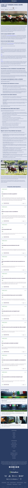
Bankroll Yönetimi (14, 446)
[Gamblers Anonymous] (9, 476)
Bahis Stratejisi (14, 442)
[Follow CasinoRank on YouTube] (15, 467)
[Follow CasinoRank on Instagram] (11, 467)
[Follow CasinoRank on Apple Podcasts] (18, 467)
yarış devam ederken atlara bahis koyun (11, 35)
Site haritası (14, 458)
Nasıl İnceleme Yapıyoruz (14, 454)
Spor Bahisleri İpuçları (14, 444)
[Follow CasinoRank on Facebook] (9, 467)
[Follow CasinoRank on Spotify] (16, 467)
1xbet (1, 47)
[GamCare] (14, 476)
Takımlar (14, 437)
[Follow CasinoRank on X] (13, 467)
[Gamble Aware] (13, 479)
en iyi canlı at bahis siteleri (10, 43)
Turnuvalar (14, 436)
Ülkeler (14, 435)
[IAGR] (6, 476)
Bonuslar (14, 432)
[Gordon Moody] (21, 476)
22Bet (1, 55)
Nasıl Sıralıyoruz (14, 455)
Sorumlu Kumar (14, 445)
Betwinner (2, 61)
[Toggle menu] (1, 1)
